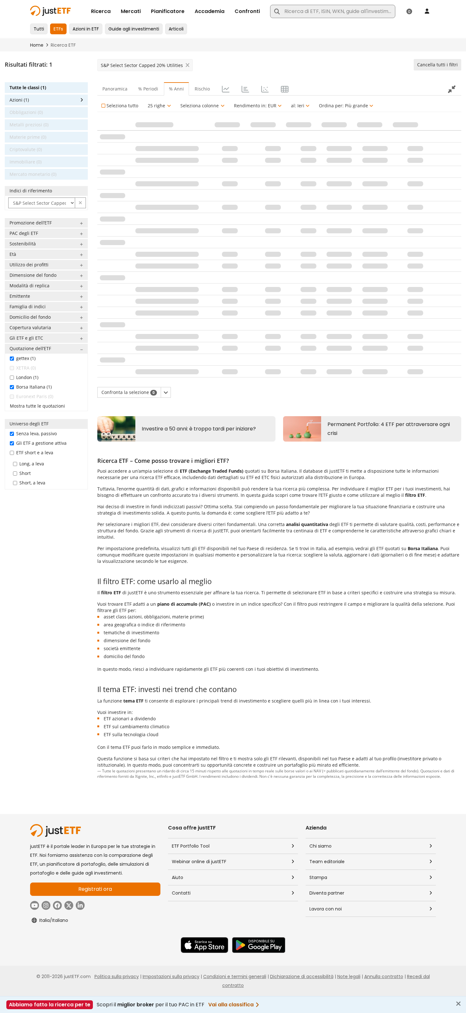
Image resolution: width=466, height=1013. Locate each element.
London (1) (27, 377)
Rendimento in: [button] (255, 106)
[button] (80, 202)
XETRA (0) (26, 368)
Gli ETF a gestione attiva (41, 443)
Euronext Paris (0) (34, 396)
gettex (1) (26, 358)
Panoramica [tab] (114, 89)
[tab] (225, 89)
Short (25, 473)
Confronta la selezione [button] (128, 392)
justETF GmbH (184, 776)
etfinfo (162, 776)
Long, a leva (31, 464)
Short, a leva (32, 483)
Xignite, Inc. (145, 776)
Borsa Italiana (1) (34, 387)
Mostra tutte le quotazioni (37, 406)
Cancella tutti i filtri (437, 65)
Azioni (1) (19, 100)
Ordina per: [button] (343, 106)
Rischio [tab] (202, 89)
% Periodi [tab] (148, 89)
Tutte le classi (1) (28, 87)
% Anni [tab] (176, 89)
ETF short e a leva (34, 453)
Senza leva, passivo (36, 433)
